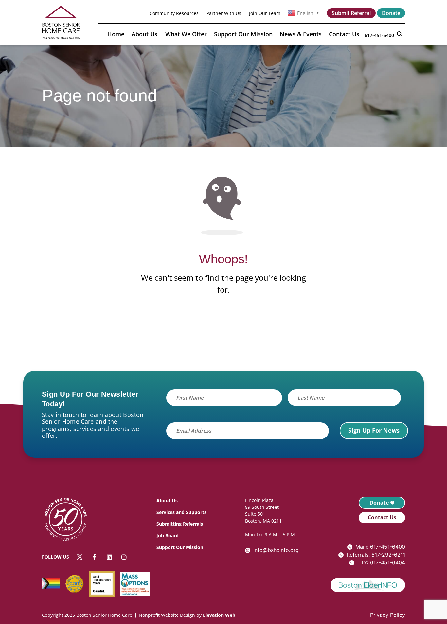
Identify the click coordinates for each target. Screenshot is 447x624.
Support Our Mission (243, 34)
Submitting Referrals (179, 524)
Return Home (223, 323)
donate (379, 502)
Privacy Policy (387, 615)
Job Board (167, 535)
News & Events (301, 34)
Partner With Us (223, 13)
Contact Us (344, 34)
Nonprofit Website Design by (170, 615)
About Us (144, 34)
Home (115, 34)
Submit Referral (351, 13)
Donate (391, 13)
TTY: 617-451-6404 (381, 562)
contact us (382, 517)
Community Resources (174, 13)
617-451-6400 (379, 35)
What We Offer (186, 34)
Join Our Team (264, 13)
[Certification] (77, 584)
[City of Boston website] (368, 585)
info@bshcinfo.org (276, 550)
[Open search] (399, 34)
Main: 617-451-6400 (380, 547)
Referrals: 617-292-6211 (376, 554)
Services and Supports (181, 512)
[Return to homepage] (69, 520)
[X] (80, 557)
